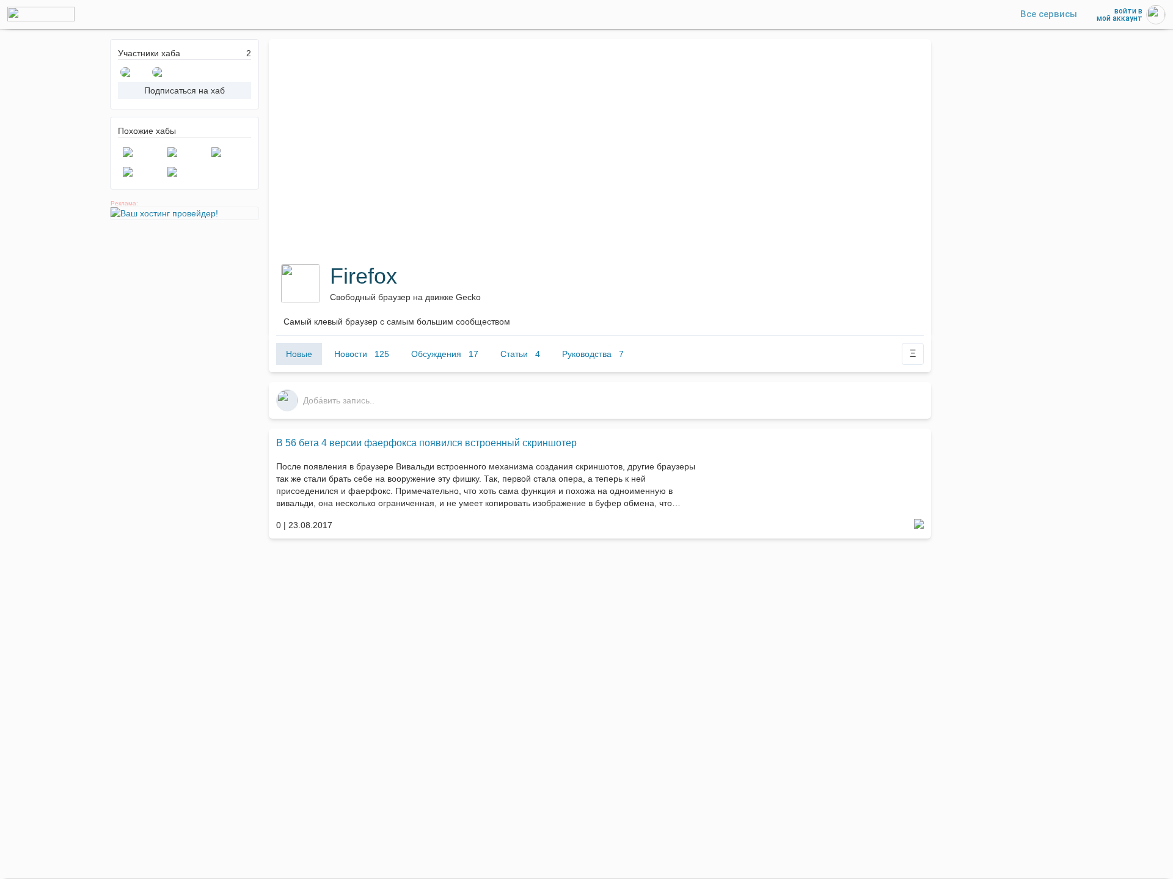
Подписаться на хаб (184, 90)
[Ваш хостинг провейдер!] (184, 213)
